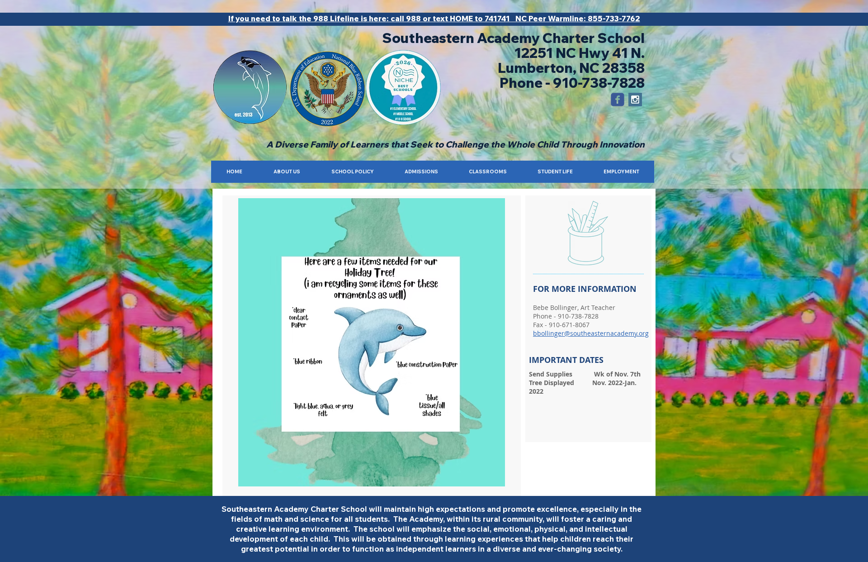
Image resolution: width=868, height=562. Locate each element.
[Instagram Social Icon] (635, 99)
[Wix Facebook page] (617, 99)
